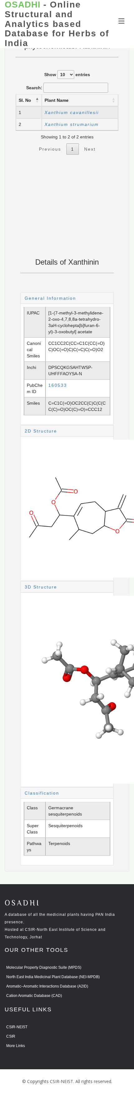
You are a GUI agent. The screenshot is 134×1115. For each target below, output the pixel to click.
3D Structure (41, 586)
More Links (15, 1046)
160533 (57, 385)
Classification (42, 793)
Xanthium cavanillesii (72, 112)
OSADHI (22, 903)
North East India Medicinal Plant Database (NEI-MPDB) (53, 977)
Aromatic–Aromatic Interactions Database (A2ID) (47, 986)
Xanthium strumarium (72, 124)
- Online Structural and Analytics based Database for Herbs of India (57, 24)
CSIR (10, 1036)
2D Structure (41, 430)
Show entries (67, 74)
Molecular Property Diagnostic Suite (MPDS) (43, 967)
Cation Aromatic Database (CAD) (34, 995)
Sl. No (25, 100)
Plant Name (57, 100)
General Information (50, 298)
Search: (34, 87)
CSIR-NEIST (16, 1027)
